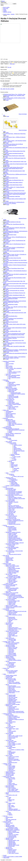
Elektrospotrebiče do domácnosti (12, 428)
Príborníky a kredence (12, 581)
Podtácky (10, 779)
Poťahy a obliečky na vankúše (14, 743)
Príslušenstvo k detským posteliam (18, 393)
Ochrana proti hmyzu (10, 417)
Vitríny (7, 562)
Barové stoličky (6, 7)
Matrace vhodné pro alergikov (14, 686)
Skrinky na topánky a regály (11, 605)
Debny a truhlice (11, 765)
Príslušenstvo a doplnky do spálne (13, 704)
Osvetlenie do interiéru (10, 646)
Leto (7, 669)
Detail (8, 96)
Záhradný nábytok (7, 821)
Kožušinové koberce (12, 718)
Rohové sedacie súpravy (13, 627)
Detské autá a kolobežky (13, 406)
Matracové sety (11, 688)
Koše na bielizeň (11, 421)
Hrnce (9, 812)
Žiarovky (8, 661)
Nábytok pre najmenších (13, 397)
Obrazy (7, 364)
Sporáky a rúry (11, 510)
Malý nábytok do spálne (11, 678)
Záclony (10, 761)
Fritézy (9, 504)
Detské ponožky (14, 483)
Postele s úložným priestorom (14, 702)
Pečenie (7, 792)
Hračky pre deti (11, 407)
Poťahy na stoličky (12, 731)
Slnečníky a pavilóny (10, 825)
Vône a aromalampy (12, 372)
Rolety (9, 725)
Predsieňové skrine (12, 602)
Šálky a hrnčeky (11, 806)
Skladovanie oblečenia (10, 772)
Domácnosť (5, 418)
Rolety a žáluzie (9, 722)
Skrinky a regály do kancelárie (12, 592)
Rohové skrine (11, 710)
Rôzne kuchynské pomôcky (14, 791)
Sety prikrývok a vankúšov (19, 450)
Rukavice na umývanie (13, 736)
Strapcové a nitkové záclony (14, 760)
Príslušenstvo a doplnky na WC (12, 543)
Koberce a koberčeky (15, 454)
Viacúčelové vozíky (10, 774)
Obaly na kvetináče (10, 363)
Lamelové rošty (9, 677)
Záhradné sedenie (9, 839)
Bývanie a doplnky (12, 442)
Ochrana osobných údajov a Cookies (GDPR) (12, 856)
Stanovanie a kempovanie (11, 819)
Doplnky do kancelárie (10, 585)
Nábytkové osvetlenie (12, 612)
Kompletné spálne (9, 676)
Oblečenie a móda (9, 477)
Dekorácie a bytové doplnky (9, 361)
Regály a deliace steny (13, 635)
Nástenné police (11, 634)
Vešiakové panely (12, 603)
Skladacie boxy (11, 768)
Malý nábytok (6, 555)
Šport (7, 818)
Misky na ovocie (11, 778)
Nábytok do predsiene (10, 599)
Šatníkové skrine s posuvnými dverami (16, 712)
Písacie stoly (5, 8)
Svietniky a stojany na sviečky (14, 371)
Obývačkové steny (9, 622)
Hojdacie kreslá (11, 617)
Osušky (9, 734)
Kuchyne (5, 486)
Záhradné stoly (9, 847)
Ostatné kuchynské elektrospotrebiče (15, 507)
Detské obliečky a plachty (13, 403)
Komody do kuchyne (12, 515)
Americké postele (11, 695)
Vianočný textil (11, 672)
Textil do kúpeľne (9, 733)
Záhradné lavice (11, 841)
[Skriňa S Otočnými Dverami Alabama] (10, 42)
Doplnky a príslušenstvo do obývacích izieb (17, 611)
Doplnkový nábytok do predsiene (15, 596)
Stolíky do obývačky (10, 638)
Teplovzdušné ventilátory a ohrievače (16, 542)
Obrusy (9, 729)
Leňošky (10, 625)
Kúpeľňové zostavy (12, 527)
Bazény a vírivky (9, 822)
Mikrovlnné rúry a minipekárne (14, 506)
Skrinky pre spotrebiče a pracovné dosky (16, 498)
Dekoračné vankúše (12, 741)
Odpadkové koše (9, 419)
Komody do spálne (12, 679)
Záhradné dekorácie (12, 836)
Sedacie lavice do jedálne (13, 571)
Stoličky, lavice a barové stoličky (12, 565)
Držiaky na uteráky (12, 534)
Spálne (4, 674)
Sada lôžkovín (11, 753)
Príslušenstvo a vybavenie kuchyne (13, 519)
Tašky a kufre (8, 820)
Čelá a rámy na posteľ (12, 697)
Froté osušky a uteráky (13, 535)
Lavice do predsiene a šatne (14, 600)
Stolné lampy (11, 652)
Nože (9, 798)
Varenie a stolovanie (7, 776)
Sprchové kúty (11, 552)
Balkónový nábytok (7, 12)
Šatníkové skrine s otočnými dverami (16, 711)
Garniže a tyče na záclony (13, 756)
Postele (4, 9)
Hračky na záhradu (12, 831)
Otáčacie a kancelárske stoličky (12, 588)
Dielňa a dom (6, 410)
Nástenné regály (9, 559)
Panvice (10, 813)
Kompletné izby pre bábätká (14, 384)
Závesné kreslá (11, 846)
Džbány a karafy (11, 803)
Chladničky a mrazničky (13, 502)
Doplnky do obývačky (10, 610)
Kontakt (4, 855)
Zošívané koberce (12, 721)
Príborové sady (11, 799)
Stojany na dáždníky (12, 598)
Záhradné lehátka (11, 842)
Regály (7, 561)
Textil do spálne (9, 746)
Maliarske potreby (9, 415)
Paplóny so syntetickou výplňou (17, 749)
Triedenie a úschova (7, 763)
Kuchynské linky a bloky (11, 489)
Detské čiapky (14, 482)
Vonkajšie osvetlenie (10, 657)
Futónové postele (11, 698)
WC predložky (11, 546)
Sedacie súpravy (14, 465)
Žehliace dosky (11, 425)
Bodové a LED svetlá (12, 647)
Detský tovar (8, 438)
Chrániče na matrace (18, 445)
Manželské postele (12, 700)
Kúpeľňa (13, 455)
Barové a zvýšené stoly (13, 575)
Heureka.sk (5, 436)
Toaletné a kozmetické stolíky (14, 683)
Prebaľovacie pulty (12, 385)
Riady (7, 802)
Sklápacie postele (11, 703)
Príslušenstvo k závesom (13, 759)
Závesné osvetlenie (12, 654)
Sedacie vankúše (11, 745)
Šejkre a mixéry (11, 509)
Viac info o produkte (7, 88)
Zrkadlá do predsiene (10, 607)
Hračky (9, 439)
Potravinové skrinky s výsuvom (14, 497)
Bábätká (7, 381)
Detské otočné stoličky (13, 389)
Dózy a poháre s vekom (13, 789)
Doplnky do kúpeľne (12, 533)
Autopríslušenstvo (9, 411)
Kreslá (7, 615)
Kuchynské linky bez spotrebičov (15, 491)
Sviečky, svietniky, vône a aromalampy (14, 368)
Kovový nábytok (11, 852)
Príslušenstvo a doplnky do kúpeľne (13, 532)
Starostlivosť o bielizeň (10, 420)
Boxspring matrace (12, 685)
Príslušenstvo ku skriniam (13, 709)
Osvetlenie (13, 457)
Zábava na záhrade (12, 409)
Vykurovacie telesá (12, 835)
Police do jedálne (11, 579)
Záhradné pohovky (12, 843)
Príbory (7, 796)
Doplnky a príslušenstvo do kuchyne (15, 520)
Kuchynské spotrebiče (10, 500)
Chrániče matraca (11, 747)
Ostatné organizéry (9, 771)
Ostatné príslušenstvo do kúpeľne (15, 539)
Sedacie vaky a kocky (12, 619)
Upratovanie (8, 426)
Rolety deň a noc (11, 726)
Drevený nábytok (11, 850)
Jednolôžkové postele (12, 699)
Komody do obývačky (13, 632)
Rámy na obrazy (9, 365)
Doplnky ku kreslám (12, 589)
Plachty (15, 447)
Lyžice (9, 797)
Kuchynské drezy (12, 522)
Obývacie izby (6, 609)
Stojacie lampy (11, 650)
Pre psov (13, 475)
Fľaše (9, 804)
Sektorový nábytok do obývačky (12, 631)
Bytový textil (13, 443)
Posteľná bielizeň (17, 448)
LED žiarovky (11, 663)
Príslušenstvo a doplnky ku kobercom (16, 719)
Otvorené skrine (11, 707)
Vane (9, 553)
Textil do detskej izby (10, 399)
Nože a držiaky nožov (12, 790)
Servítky (10, 782)
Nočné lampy (11, 649)
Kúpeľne (5, 525)
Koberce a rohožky (10, 714)
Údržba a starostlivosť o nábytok (15, 614)
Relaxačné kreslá (11, 618)
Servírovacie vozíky (12, 518)
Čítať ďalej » (12, 63)
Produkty (13, 14)
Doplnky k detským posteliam (14, 404)
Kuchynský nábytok (10, 514)
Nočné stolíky (16, 468)
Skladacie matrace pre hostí (14, 691)
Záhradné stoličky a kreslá (13, 845)
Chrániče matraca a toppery (11, 675)
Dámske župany (14, 479)
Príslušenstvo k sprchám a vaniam (15, 540)
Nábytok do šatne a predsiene (9, 593)
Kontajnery (8, 586)
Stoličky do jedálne (12, 572)
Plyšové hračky (14, 440)
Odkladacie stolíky (9, 560)
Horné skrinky (11, 496)
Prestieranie (10, 732)
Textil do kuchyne (9, 727)
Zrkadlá (10, 531)
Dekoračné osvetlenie (12, 643)
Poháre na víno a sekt (12, 795)
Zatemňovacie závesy (12, 762)
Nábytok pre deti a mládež (11, 388)
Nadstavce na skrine (12, 706)
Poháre (7, 793)
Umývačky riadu (11, 512)
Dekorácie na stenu (12, 376)
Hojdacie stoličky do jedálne (14, 568)
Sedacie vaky (11, 398)
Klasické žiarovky (12, 662)
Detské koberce (11, 402)
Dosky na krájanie (12, 788)
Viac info (9, 67)
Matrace (12, 462)
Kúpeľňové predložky (12, 536)
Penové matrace (11, 689)
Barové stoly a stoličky (10, 564)
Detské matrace (9, 386)
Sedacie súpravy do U (12, 629)
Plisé (9, 724)
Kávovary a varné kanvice (13, 505)
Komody (7, 556)
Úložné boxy (13, 460)
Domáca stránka (6, 14)
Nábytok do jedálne (7, 563)
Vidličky (10, 800)
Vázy (9, 378)
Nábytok (10, 461)
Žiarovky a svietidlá (10, 664)
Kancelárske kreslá (12, 590)
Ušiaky (9, 621)
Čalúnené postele (11, 696)
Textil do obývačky (10, 740)
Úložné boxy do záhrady (13, 834)
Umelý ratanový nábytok (13, 853)
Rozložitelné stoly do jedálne (14, 576)
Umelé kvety (8, 374)
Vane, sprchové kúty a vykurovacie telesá (14, 550)
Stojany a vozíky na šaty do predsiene (16, 597)
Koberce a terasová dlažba (13, 832)
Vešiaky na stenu (11, 604)
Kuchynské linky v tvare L (13, 493)
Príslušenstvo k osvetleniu (11, 655)
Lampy (15, 459)
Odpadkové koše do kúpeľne (14, 538)
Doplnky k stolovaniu (10, 777)
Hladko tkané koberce (12, 715)
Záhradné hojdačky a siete (13, 840)
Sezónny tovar (6, 668)
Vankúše (5, 10)
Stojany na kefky (17, 456)
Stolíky (12, 467)
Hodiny (7, 362)
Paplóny (10, 748)
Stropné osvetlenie (12, 653)
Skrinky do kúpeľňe (12, 529)
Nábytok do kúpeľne (10, 526)
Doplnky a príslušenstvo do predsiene (13, 595)
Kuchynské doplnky (10, 785)
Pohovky (10, 626)
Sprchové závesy (11, 541)
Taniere (9, 807)
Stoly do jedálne (9, 574)
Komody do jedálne (12, 578)
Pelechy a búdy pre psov (19, 476)
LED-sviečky (11, 369)
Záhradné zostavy (9, 848)
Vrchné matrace (11, 692)
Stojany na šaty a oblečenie (13, 682)
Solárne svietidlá (11, 659)
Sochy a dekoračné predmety (14, 377)
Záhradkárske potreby (10, 826)
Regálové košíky (11, 767)
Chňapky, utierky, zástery (13, 728)
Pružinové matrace (12, 690)
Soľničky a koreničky (12, 784)
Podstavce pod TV (12, 613)
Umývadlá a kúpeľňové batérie (12, 547)
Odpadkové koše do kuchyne (14, 524)
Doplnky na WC (11, 545)
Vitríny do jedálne (12, 582)
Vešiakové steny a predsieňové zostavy (14, 606)
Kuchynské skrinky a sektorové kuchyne (14, 495)
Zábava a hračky (9, 405)
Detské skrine (11, 395)
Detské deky (10, 400)
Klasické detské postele (16, 392)
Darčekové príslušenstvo (11, 413)
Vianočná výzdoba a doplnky (12, 670)
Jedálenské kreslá (11, 569)
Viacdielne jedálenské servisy (14, 810)
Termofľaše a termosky (13, 809)
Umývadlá (10, 549)
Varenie (7, 811)
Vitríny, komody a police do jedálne (13, 577)
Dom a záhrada (9, 441)
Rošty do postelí (14, 464)
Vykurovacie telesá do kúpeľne (14, 554)
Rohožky (10, 720)
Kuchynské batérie (12, 521)
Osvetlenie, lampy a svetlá (8, 641)
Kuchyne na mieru (9, 488)
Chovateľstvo (8, 412)
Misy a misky (11, 805)
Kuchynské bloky (12, 490)
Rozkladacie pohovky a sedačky (15, 628)
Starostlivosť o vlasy (10, 434)
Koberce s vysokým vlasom (14, 717)
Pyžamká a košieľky (15, 484)
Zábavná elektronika (10, 435)
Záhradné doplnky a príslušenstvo (13, 829)
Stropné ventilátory (10, 656)
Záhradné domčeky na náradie (12, 828)
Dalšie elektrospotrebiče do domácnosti (16, 429)
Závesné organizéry (10, 775)
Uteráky (15, 452)
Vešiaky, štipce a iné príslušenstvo (15, 424)
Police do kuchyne (12, 517)
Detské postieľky (11, 382)
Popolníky (10, 781)
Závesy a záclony (9, 755)
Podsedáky (10, 833)
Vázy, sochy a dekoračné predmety (13, 375)
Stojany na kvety (9, 367)
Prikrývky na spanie (18, 449)
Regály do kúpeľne (12, 528)
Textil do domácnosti (7, 713)
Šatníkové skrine (9, 705)
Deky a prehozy (11, 742)
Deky (15, 446)
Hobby (7, 472)
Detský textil (11, 383)
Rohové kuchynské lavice (13, 570)
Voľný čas (5, 815)
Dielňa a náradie (9, 414)
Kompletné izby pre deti (13, 396)
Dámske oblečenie (12, 478)
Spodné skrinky (11, 499)
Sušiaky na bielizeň (12, 422)
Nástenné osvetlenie (12, 648)
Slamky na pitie (11, 783)
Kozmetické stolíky (10, 557)
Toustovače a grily (12, 511)
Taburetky (13, 471)
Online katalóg (6, 857)
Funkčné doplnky (9, 817)
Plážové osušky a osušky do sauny (15, 735)
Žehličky (10, 432)
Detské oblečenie (11, 481)
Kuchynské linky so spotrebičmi (15, 492)
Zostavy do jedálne (10, 583)
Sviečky (10, 370)
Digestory (10, 503)
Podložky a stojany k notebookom (13, 485)
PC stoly (15, 469)
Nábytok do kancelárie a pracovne (10, 584)
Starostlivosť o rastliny (13, 827)
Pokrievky (10, 814)
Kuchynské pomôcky (10, 786)
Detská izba (5, 379)
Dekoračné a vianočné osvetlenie (12, 642)
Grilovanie (8, 824)
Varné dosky (10, 513)
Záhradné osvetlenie (10, 838)
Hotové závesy (11, 757)
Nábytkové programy (12, 633)
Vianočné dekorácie (12, 671)
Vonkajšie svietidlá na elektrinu (14, 660)
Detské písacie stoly (12, 390)
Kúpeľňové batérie (12, 548)
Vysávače (10, 431)
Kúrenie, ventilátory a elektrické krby (13, 433)
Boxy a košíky (9, 764)
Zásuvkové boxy (11, 770)
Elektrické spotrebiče (7, 427)
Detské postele (11, 391)
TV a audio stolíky (12, 640)
